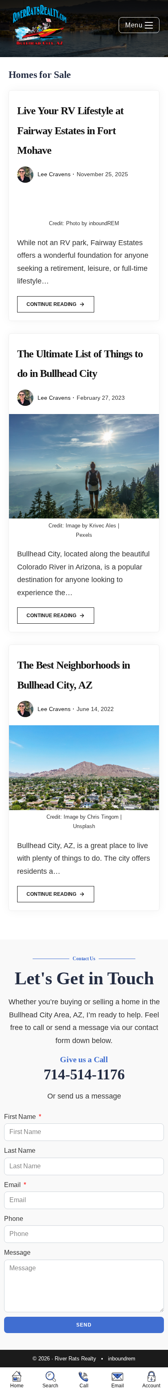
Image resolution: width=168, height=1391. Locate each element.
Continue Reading (51, 301)
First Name (21, 1116)
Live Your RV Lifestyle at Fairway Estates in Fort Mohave (70, 130)
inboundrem (121, 1359)
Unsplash (84, 826)
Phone (13, 1218)
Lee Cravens (54, 174)
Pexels (84, 535)
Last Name (19, 1150)
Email (13, 1184)
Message (17, 1252)
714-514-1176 (84, 1074)
